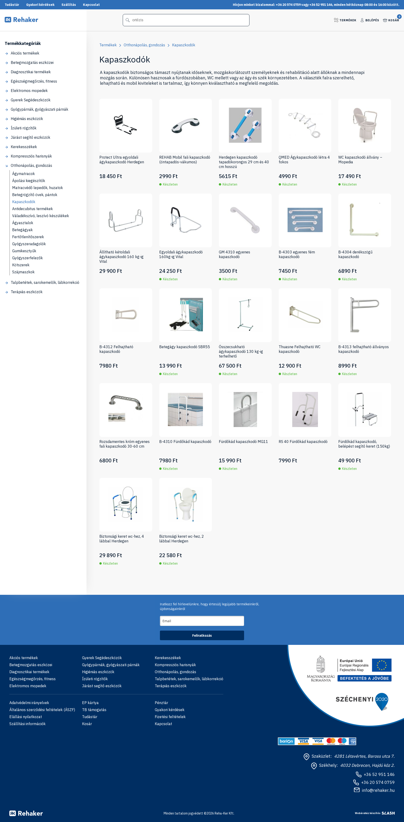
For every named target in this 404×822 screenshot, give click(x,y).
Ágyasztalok (22, 222)
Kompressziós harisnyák (31, 156)
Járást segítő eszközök (30, 137)
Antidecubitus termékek (32, 208)
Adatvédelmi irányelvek (29, 702)
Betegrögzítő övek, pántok (34, 194)
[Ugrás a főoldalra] (21, 21)
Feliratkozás (202, 635)
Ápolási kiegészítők (28, 180)
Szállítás (68, 5)
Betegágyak (22, 229)
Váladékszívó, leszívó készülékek (40, 215)
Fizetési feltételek (170, 716)
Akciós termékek (25, 53)
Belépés (372, 20)
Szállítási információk (27, 723)
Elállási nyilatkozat (25, 716)
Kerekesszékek (24, 146)
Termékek (347, 20)
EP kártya (90, 702)
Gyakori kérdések (40, 5)
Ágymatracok (23, 173)
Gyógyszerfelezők (27, 258)
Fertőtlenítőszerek (28, 236)
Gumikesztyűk (24, 250)
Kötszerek (20, 265)
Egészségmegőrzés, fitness (34, 81)
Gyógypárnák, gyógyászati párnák (39, 109)
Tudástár (12, 5)
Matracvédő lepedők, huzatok (37, 187)
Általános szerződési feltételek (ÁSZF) (42, 709)
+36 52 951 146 (379, 774)
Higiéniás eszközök (27, 118)
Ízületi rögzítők (23, 128)
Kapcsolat (91, 5)
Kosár (393, 20)
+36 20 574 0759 (378, 782)
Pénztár (161, 702)
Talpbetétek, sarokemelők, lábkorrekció (45, 282)
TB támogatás (94, 709)
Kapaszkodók (23, 201)
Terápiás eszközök (27, 291)
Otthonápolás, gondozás (31, 165)
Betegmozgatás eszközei (32, 62)
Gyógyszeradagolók (29, 243)
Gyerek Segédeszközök (30, 100)
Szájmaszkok (23, 272)
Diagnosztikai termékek (31, 71)
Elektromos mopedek (29, 90)
